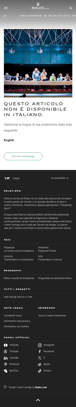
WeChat (13, 370)
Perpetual (19, 249)
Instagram (48, 345)
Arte (50, 258)
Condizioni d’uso (13, 315)
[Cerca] (70, 8)
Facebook (48, 351)
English (9, 140)
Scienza (18, 258)
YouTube (14, 345)
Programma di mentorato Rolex (55, 278)
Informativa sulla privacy (17, 321)
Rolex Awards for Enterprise (19, 278)
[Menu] (6, 8)
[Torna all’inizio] (38, 400)
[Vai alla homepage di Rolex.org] (38, 6)
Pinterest (14, 364)
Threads (13, 351)
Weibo (46, 364)
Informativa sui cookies (16, 326)
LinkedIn (14, 357)
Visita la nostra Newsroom (52, 315)
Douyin (47, 370)
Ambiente (47, 249)
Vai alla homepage (23, 156)
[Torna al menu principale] (5, 16)
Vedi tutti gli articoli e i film (18, 296)
